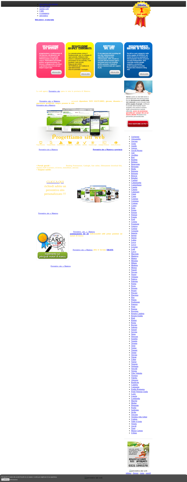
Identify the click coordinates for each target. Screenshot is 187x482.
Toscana (134, 414)
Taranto (134, 341)
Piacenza (134, 295)
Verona (134, 371)
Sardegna (135, 410)
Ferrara (134, 212)
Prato (133, 307)
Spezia (133, 238)
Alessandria (136, 139)
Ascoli (133, 426)
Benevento (135, 164)
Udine (133, 359)
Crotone (134, 203)
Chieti (133, 194)
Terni (133, 346)
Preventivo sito (54, 91)
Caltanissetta (136, 183)
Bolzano (134, 173)
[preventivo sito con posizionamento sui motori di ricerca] (144, 76)
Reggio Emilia (137, 316)
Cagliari (134, 180)
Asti (132, 153)
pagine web (44, 9)
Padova (134, 279)
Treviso (134, 355)
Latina (133, 240)
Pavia (133, 286)
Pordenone (135, 302)
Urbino (134, 433)
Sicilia (133, 412)
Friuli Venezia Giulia (139, 392)
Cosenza (134, 199)
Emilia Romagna (138, 389)
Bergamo (135, 166)
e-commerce (44, 13)
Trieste (133, 357)
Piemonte (135, 405)
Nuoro (133, 274)
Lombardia (135, 398)
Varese (133, 362)
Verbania (134, 366)
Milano (134, 263)
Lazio (133, 394)
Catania (134, 189)
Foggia (134, 217)
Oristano (134, 277)
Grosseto (134, 231)
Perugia (134, 288)
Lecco (133, 245)
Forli (133, 219)
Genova (134, 226)
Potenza (134, 304)
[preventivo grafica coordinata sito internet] (85, 76)
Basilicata (135, 382)
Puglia (133, 408)
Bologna (134, 171)
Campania (135, 387)
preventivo (43, 16)
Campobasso (136, 185)
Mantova (134, 256)
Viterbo (134, 378)
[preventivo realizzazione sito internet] (138, 128)
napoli (148, 473)
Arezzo (134, 148)
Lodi (133, 249)
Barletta (134, 160)
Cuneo (133, 206)
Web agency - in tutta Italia (44, 20)
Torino (133, 348)
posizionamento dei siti (79, 234)
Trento (133, 352)
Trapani (134, 350)
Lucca (133, 251)
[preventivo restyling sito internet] (114, 74)
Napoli (134, 270)
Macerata (135, 254)
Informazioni (14, 479)
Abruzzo (134, 380)
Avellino (134, 155)
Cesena (134, 222)
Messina (134, 261)
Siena (133, 334)
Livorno (134, 247)
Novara (134, 272)
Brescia (134, 176)
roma (142, 473)
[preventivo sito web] (56, 74)
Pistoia (133, 300)
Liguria (134, 396)
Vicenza (134, 375)
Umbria (134, 419)
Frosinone (135, 224)
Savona (134, 332)
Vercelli (134, 369)
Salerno (134, 327)
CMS (41, 11)
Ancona (134, 141)
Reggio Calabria (137, 313)
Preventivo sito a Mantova (49, 101)
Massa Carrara (137, 431)
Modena (134, 265)
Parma (133, 284)
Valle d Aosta (136, 421)
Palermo (134, 281)
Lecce (133, 242)
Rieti (133, 318)
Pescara (134, 293)
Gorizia (134, 228)
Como (133, 196)
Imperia (134, 233)
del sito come (44, 6)
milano (128, 473)
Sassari (134, 330)
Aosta (133, 144)
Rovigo (134, 325)
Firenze (134, 215)
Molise (134, 403)
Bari (133, 157)
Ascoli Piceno (136, 150)
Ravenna (134, 311)
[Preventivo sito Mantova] (78, 146)
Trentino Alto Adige (139, 417)
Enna (133, 208)
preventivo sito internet (48, 4)
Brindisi (134, 178)
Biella (133, 169)
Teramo (134, 343)
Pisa (132, 297)
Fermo (133, 210)
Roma (133, 323)
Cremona (135, 201)
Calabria (134, 385)
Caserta (134, 187)
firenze (135, 473)
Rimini (134, 320)
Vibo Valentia (136, 373)
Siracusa (134, 336)
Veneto (134, 424)
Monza (134, 268)
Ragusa (134, 309)
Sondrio (134, 339)
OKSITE (110, 250)
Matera (134, 258)
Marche (134, 401)
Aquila (134, 146)
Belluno (134, 162)
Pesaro (133, 290)
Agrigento (135, 137)
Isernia (133, 235)
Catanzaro (135, 192)
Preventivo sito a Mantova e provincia (107, 150)
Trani (133, 428)
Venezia (134, 364)
